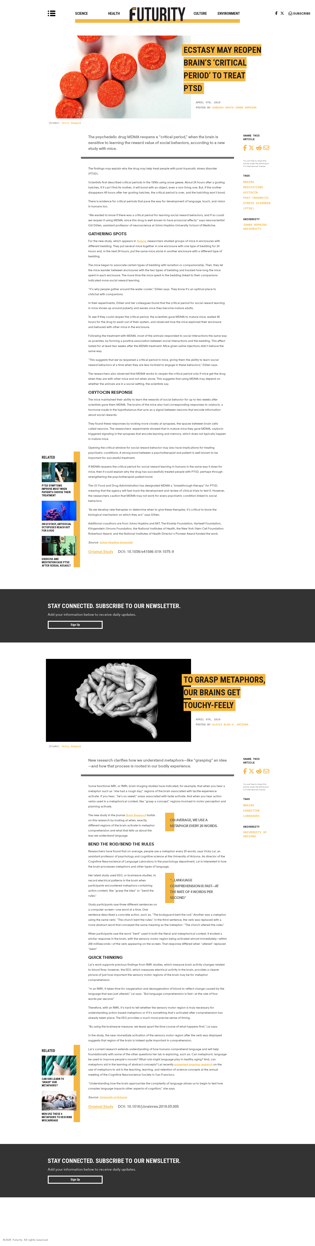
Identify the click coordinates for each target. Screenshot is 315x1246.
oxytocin (250, 192)
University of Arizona (255, 834)
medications (253, 187)
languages (251, 816)
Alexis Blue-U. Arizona (230, 724)
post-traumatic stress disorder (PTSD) (257, 203)
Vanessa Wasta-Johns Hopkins (234, 107)
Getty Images (70, 123)
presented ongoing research (193, 1064)
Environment (229, 13)
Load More (157, 1210)
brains (248, 182)
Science (81, 13)
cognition (251, 811)
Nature (141, 241)
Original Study (100, 551)
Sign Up (75, 624)
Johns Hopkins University (255, 227)
